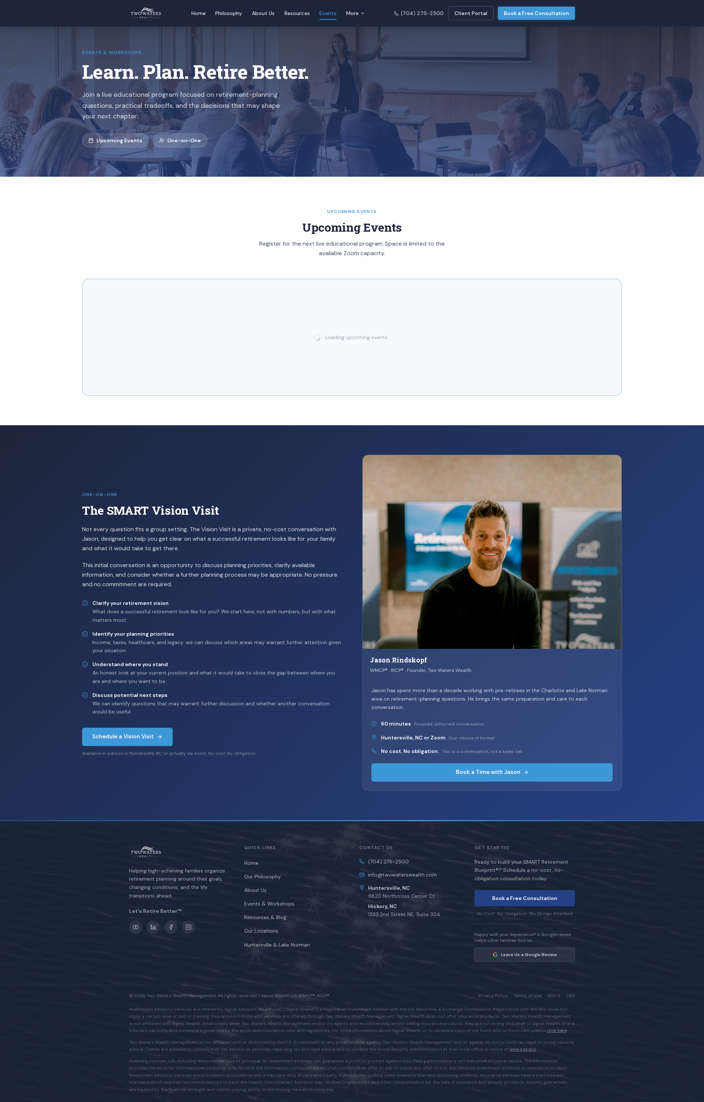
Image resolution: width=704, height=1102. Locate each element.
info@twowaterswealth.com (402, 874)
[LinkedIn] (153, 927)
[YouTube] (135, 927)
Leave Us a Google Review (529, 955)
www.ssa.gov (522, 1049)
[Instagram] (188, 927)
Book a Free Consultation (536, 13)
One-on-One (184, 140)
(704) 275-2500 (422, 13)
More (352, 13)
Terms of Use (528, 996)
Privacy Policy (493, 996)
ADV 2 (553, 996)
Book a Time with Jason (488, 772)
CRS (570, 996)
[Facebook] (170, 927)
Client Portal (470, 13)
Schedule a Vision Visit (123, 736)
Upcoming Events (119, 140)
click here (557, 1030)
